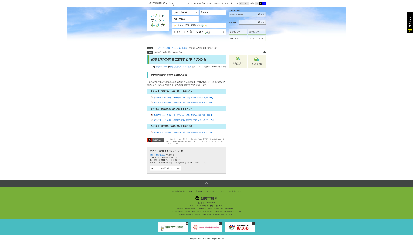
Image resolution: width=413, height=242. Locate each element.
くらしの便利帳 (180, 12)
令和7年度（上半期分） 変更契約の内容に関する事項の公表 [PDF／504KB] (183, 132)
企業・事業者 (179, 19)
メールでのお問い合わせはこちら (167, 168)
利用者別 (225, 3)
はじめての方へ (199, 3)
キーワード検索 (234, 10)
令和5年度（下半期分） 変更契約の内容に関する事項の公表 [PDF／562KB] (183, 102)
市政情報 (204, 12)
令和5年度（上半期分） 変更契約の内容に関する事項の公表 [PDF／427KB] (183, 98)
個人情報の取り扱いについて (181, 191)
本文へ (190, 3)
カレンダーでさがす (256, 38)
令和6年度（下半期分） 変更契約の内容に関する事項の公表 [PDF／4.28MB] (183, 120)
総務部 (152, 155)
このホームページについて (215, 191)
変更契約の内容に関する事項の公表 (168, 52)
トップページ (159, 48)
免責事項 (199, 191)
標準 (241, 3)
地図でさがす (235, 38)
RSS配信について (235, 191)
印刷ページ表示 (161, 67)
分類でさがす (235, 32)
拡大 (246, 3)
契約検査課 (183, 48)
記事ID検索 (233, 22)
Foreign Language (213, 3)
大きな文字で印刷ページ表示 (180, 67)
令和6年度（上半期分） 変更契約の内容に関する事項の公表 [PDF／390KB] (183, 115)
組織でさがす (254, 32)
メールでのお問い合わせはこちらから (228, 211)
